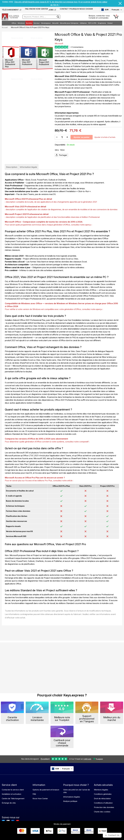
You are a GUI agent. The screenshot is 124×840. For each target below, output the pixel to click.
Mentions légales (101, 790)
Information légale (28, 167)
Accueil (5, 27)
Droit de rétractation (102, 798)
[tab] (12, 166)
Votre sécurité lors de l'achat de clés (76, 791)
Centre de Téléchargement (13, 798)
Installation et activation (11, 794)
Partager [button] (63, 155)
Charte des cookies (102, 812)
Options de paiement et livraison (46, 790)
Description (11, 167)
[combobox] (41, 17)
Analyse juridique (70, 801)
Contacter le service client (13, 790)
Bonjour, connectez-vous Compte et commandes (99, 16)
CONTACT (64, 9)
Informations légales (71, 797)
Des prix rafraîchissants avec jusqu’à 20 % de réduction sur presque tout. (46, 2)
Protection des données (104, 807)
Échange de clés (9, 803)
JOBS (51, 10)
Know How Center (40, 798)
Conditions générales (103, 794)
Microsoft (59, 43)
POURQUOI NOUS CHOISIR (81, 9)
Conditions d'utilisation (103, 803)
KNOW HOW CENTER (38, 9)
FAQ (27, 9)
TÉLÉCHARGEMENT (10, 10)
